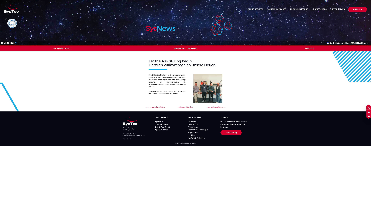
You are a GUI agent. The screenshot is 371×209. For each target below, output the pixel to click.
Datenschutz (193, 124)
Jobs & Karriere (161, 124)
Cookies (191, 135)
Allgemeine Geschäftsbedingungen (198, 128)
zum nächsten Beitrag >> (216, 107)
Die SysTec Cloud (162, 127)
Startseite (192, 122)
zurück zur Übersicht (185, 107)
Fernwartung (231, 133)
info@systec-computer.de (135, 136)
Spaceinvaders (161, 130)
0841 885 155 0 (131, 134)
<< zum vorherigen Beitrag (155, 107)
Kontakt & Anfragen (196, 138)
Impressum (193, 132)
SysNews (159, 122)
